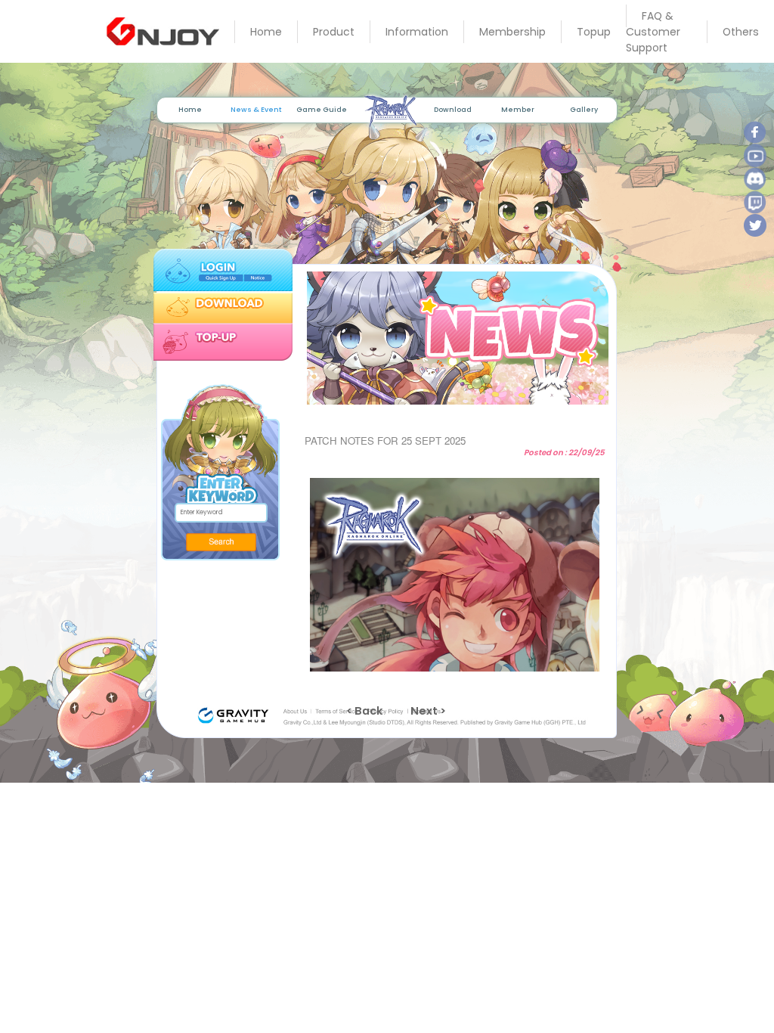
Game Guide (321, 109)
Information (416, 31)
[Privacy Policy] (388, 711)
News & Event (256, 109)
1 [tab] (442, 397)
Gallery (584, 109)
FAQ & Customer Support (653, 31)
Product (333, 31)
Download (453, 109)
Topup (594, 31)
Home (266, 31)
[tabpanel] (453, 338)
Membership (512, 31)
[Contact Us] (432, 711)
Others (741, 31)
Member (517, 109)
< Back (364, 710)
